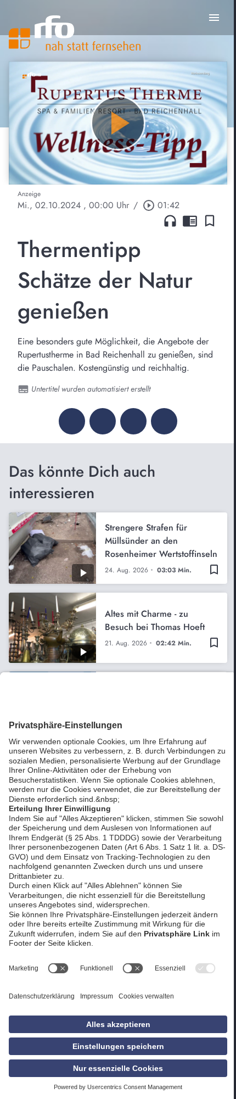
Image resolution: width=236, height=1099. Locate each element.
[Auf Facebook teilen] (72, 421)
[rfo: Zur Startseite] (75, 33)
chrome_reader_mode (190, 220)
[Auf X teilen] (102, 421)
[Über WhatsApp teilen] (133, 421)
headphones (170, 220)
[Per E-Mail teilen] (164, 421)
